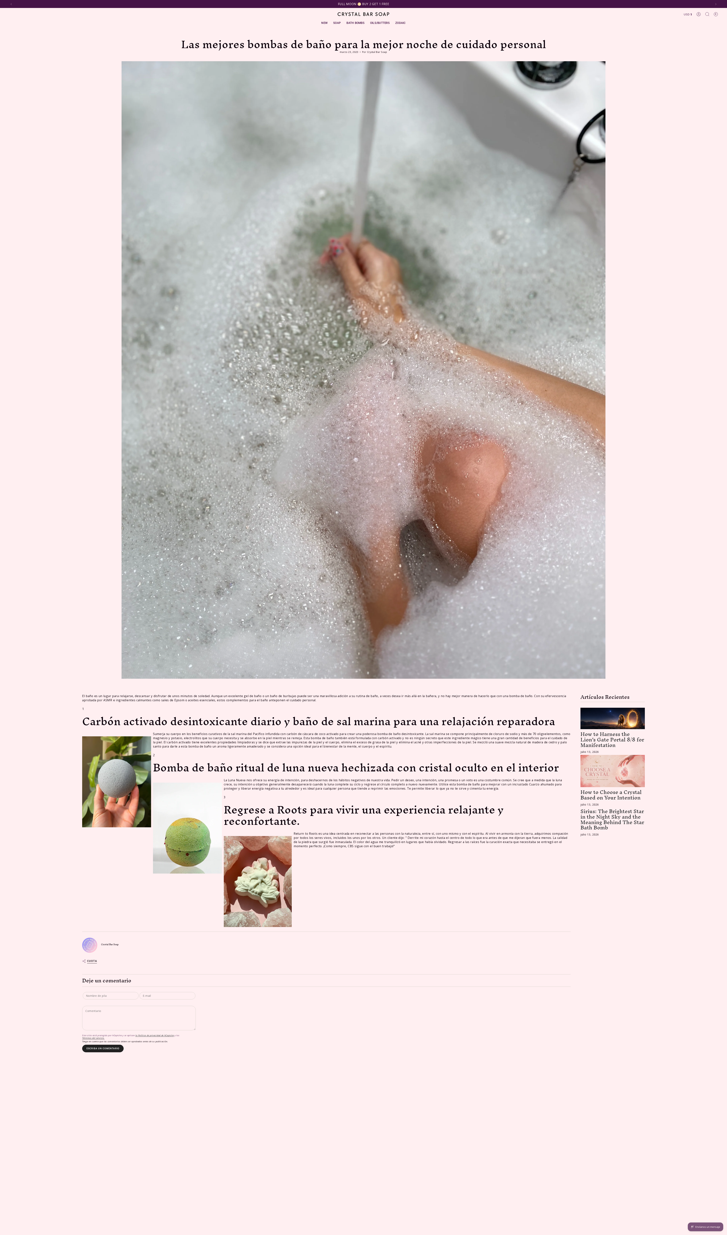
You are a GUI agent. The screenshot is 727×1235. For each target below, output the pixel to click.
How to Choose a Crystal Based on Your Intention (611, 794)
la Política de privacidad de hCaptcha (154, 1035)
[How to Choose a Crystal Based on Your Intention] (612, 771)
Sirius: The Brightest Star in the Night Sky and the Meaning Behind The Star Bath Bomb (612, 819)
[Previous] (11, 4)
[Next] (716, 4)
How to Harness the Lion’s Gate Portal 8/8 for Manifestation (612, 739)
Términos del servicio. (93, 1038)
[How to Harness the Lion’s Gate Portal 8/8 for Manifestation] (612, 718)
